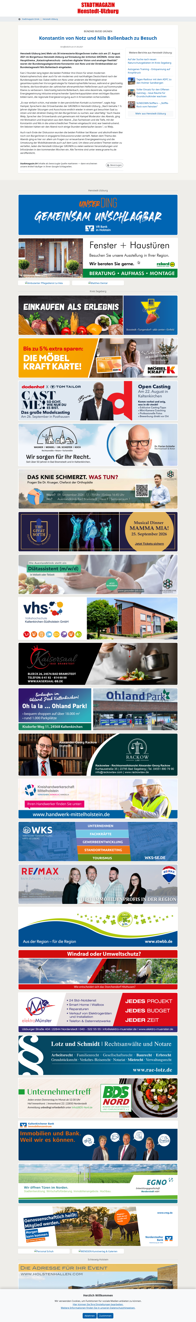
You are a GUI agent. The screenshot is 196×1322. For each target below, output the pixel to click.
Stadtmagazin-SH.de (30, 19)
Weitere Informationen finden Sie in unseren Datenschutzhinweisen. (98, 1307)
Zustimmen (105, 1315)
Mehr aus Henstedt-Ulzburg (150, 113)
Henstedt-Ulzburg (50, 19)
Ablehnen (90, 1315)
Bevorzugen (116, 165)
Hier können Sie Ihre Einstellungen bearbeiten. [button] (98, 1304)
